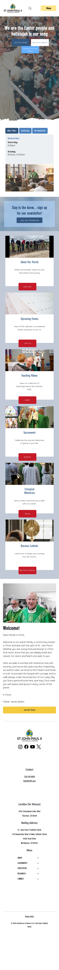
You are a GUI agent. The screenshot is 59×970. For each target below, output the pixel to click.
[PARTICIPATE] (38, 868)
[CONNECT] (38, 878)
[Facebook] (26, 746)
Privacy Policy (29, 916)
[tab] (11, 131)
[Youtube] (32, 746)
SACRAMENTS (22, 863)
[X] (38, 746)
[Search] (29, 8)
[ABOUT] (38, 858)
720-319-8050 (29, 776)
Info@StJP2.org (29, 781)
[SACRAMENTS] (38, 863)
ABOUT (20, 858)
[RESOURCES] (38, 873)
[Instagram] (20, 746)
